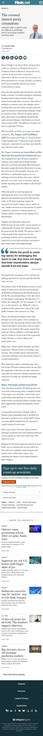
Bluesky (23, 710)
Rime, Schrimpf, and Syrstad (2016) (19, 385)
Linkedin (11, 710)
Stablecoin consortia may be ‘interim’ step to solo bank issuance (14, 594)
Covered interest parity (25, 505)
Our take (5, 616)
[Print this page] (25, 57)
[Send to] (20, 57)
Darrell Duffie (9, 46)
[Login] (41, 2)
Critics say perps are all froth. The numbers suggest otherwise (14, 622)
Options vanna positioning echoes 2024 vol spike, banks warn (14, 534)
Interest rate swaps (29, 502)
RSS (36, 710)
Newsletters (19, 710)
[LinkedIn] (12, 57)
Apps (27, 710)
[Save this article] (16, 57)
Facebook (15, 710)
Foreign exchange (8, 505)
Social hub (32, 710)
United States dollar (8, 508)
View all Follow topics (7, 710)
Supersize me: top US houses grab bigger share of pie (14, 563)
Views (18, 502)
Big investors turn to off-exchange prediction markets (13, 652)
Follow (22, 487)
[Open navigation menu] (2, 2)
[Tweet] (3, 57)
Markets (4, 8)
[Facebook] (7, 57)
